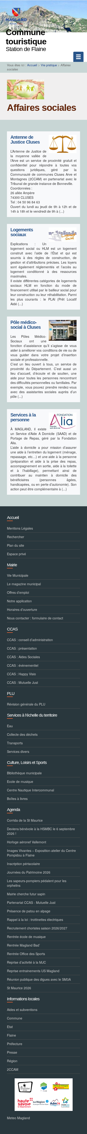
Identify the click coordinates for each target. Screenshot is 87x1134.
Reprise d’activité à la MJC (26, 962)
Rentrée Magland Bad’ (23, 945)
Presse (12, 1052)
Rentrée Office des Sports (26, 953)
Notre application (19, 601)
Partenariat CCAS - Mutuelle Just (31, 902)
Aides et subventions (22, 1009)
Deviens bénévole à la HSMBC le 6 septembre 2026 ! (41, 831)
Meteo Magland (18, 1118)
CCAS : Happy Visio (21, 674)
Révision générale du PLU (26, 704)
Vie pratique (49, 65)
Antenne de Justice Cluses (25, 140)
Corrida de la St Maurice (25, 820)
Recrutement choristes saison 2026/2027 (37, 928)
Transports (15, 743)
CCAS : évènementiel (22, 665)
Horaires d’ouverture (22, 609)
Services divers (18, 751)
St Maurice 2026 (19, 988)
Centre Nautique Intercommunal (30, 790)
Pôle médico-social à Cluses (25, 325)
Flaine (11, 1035)
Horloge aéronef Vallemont (26, 842)
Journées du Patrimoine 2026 (28, 872)
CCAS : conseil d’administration (30, 639)
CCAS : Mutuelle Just (22, 682)
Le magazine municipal (24, 584)
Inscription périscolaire (23, 863)
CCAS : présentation (22, 648)
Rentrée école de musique (26, 936)
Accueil (32, 65)
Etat (10, 1026)
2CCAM (12, 1069)
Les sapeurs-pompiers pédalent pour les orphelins (36, 883)
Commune (14, 1018)
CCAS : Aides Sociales (23, 656)
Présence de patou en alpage (28, 911)
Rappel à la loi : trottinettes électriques (35, 919)
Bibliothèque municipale (24, 773)
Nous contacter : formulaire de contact (35, 618)
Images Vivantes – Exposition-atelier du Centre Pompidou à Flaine (41, 852)
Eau (10, 726)
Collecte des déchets (22, 734)
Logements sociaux (21, 232)
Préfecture (14, 1043)
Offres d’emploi (18, 592)
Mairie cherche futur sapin (26, 894)
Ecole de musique (20, 781)
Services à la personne (23, 417)
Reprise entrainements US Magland (33, 970)
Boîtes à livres (17, 798)
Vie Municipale (17, 575)
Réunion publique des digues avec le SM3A (39, 979)
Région (12, 1061)
